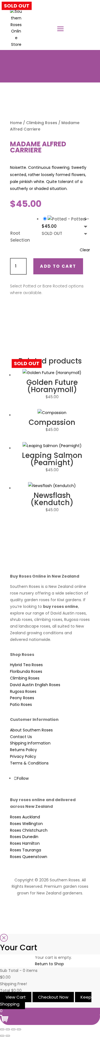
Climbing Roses (41, 123)
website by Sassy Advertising (50, 908)
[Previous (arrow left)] (2, 1036)
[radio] (66, 226)
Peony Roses (22, 698)
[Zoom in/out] (2, 1029)
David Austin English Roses (35, 685)
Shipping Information (30, 743)
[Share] (13, 1029)
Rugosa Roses (23, 691)
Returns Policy (23, 750)
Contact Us (21, 736)
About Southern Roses (31, 730)
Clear (85, 249)
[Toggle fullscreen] (8, 1029)
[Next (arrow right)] (8, 1036)
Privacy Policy (23, 756)
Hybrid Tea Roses (26, 665)
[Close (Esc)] (19, 1029)
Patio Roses (21, 704)
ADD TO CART (58, 266)
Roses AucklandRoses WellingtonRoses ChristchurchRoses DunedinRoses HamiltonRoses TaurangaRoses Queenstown (29, 836)
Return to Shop (49, 964)
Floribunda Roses (26, 671)
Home (16, 123)
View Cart (16, 997)
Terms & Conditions (29, 763)
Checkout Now (53, 997)
